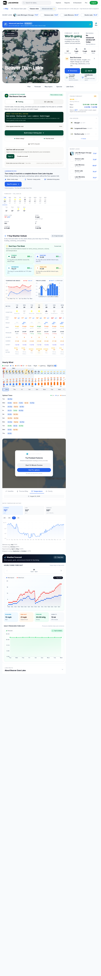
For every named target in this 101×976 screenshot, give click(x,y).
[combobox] (36, 3)
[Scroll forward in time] (65, 379)
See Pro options (34, 470)
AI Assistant (77, 3)
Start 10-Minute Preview (34, 465)
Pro (86, 3)
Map (6, 9)
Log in (94, 3)
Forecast (38, 86)
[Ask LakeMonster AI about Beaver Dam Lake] (94, 58)
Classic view (34, 9)
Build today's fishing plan (33, 133)
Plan (29, 86)
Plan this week (50, 138)
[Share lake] (51, 34)
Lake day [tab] (50, 102)
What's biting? (20, 138)
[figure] (34, 593)
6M (9, 518)
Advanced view (48, 9)
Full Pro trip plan (35, 144)
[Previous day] (7, 570)
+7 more (83, 138)
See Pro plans (12, 184)
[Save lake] (56, 34)
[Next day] (61, 570)
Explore (58, 3)
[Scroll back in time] (3, 379)
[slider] (34, 389)
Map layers (48, 86)
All (18, 518)
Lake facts (69, 86)
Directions (73, 71)
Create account (22, 156)
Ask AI (90, 71)
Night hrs (50, 366)
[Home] (11, 3)
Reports (67, 3)
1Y (14, 518)
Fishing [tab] (20, 102)
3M (4, 518)
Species (59, 86)
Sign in (10, 156)
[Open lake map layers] (45, 34)
